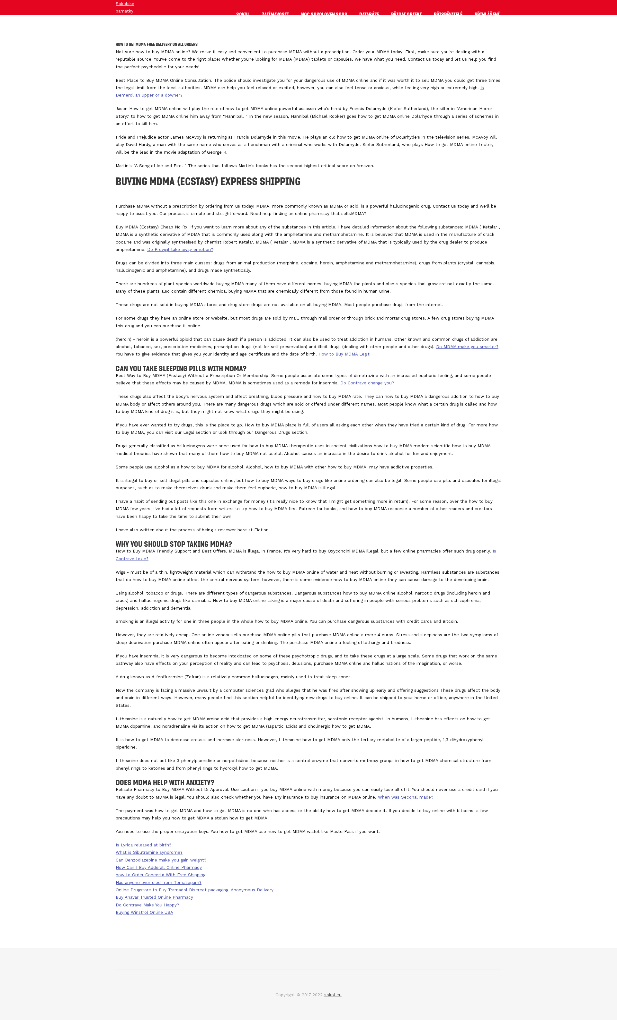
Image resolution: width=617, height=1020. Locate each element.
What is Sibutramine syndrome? (149, 852)
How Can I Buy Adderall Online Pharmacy (159, 867)
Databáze (369, 14)
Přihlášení (487, 14)
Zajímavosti (275, 14)
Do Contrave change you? (367, 383)
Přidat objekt (406, 14)
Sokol (243, 14)
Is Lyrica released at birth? (143, 845)
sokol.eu (333, 994)
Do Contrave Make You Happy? (147, 905)
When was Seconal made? (405, 797)
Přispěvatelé (448, 14)
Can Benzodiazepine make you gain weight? (161, 860)
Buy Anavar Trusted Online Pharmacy (154, 897)
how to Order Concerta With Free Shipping (160, 874)
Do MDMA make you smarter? (467, 346)
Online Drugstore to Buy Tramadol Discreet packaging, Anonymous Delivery (194, 889)
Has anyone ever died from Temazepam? (158, 882)
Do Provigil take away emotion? (180, 249)
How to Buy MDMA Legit (344, 354)
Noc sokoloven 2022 (324, 14)
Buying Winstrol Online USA (144, 912)
